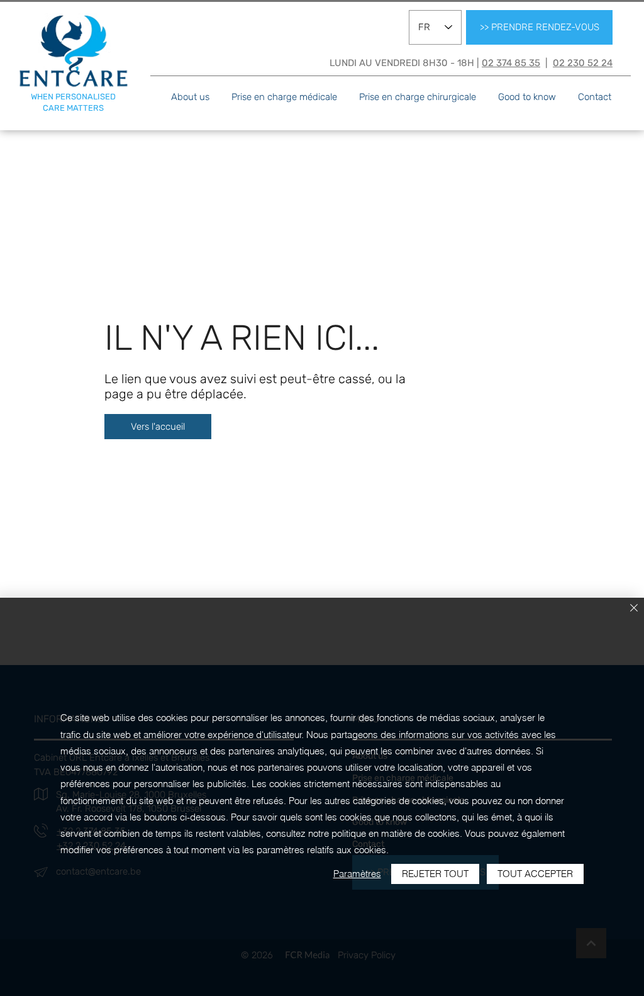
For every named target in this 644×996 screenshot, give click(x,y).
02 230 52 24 (583, 63)
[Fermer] (633, 608)
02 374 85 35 (511, 63)
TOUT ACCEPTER (535, 874)
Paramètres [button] (357, 874)
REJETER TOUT (435, 874)
